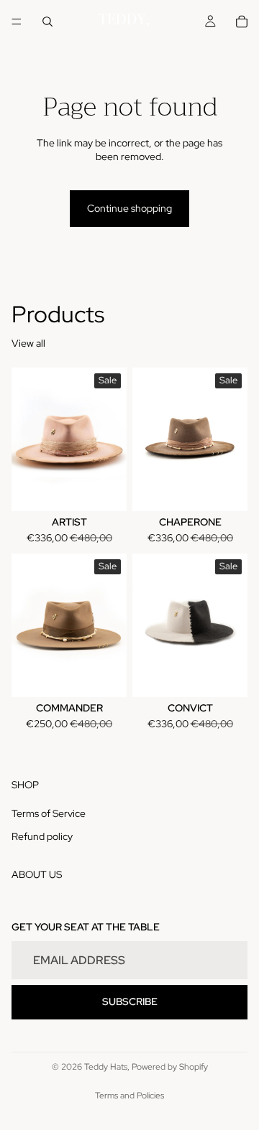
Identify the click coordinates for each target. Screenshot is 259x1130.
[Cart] (242, 21)
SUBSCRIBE (130, 1001)
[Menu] (16, 21)
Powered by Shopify (170, 1067)
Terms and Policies (129, 1095)
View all (28, 343)
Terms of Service (49, 813)
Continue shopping (129, 208)
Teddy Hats (105, 1067)
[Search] (47, 21)
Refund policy (42, 836)
